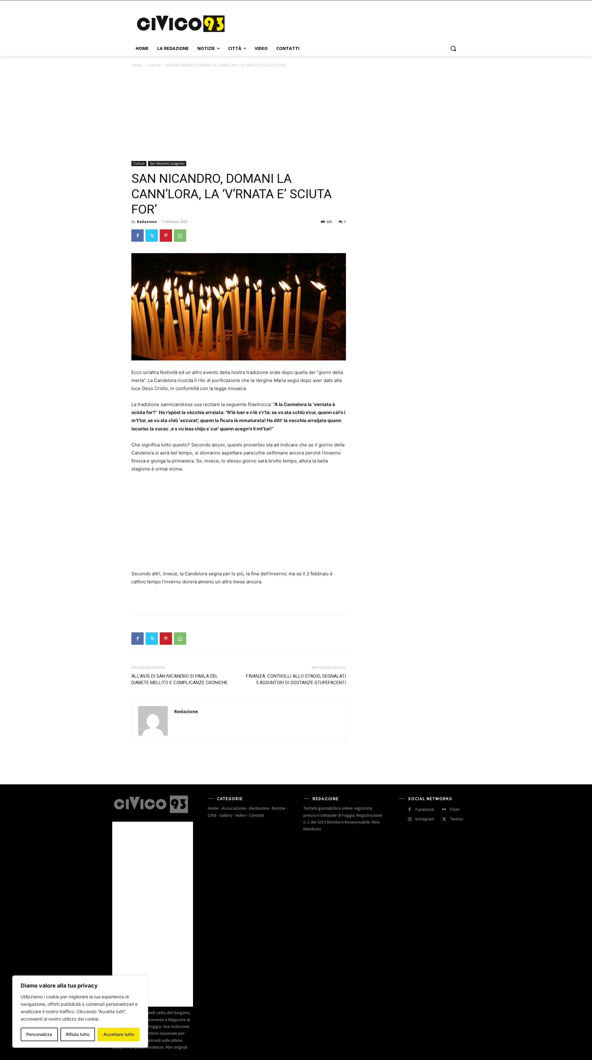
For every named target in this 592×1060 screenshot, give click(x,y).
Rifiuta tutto (77, 1034)
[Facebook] (137, 235)
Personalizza (39, 1034)
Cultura (154, 65)
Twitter (456, 818)
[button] (453, 48)
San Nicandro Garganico (167, 163)
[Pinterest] (166, 235)
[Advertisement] (342, 23)
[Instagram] (409, 819)
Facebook (424, 809)
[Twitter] (152, 235)
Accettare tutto (118, 1034)
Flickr (455, 809)
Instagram (424, 818)
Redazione (147, 221)
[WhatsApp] (180, 235)
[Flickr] (444, 809)
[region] (80, 1012)
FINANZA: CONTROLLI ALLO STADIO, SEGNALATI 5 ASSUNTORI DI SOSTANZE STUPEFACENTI (296, 679)
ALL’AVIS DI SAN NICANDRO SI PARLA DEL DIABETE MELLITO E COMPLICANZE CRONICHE (179, 679)
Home (136, 65)
